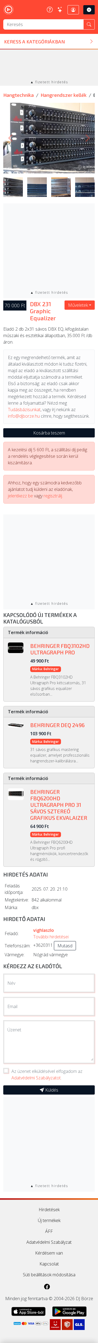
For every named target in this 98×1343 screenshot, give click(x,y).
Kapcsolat (49, 1264)
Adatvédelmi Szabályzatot (36, 1078)
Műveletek (78, 305)
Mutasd (64, 946)
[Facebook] (47, 1286)
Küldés (51, 1090)
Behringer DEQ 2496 (57, 725)
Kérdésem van (49, 1253)
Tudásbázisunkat (24, 410)
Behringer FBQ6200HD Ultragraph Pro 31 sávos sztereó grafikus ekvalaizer (58, 804)
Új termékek (49, 1220)
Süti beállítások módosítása (49, 1275)
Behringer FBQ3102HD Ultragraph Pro (60, 648)
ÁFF (49, 1231)
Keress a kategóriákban (34, 41)
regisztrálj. (53, 496)
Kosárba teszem (49, 433)
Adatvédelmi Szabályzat (49, 1242)
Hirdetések (49, 1210)
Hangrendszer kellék (64, 95)
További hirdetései (51, 937)
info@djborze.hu (24, 416)
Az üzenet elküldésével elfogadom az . (46, 1074)
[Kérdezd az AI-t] (60, 10)
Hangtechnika (18, 95)
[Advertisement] (49, 65)
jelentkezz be (20, 496)
